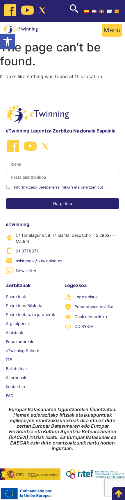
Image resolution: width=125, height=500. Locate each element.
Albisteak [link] (14, 332)
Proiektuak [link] (16, 296)
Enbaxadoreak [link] (19, 341)
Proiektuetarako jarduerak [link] (30, 314)
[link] (7, 41)
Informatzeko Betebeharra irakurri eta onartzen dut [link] (58, 187)
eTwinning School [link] (22, 350)
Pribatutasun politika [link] (93, 306)
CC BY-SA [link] (83, 326)
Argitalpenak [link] (18, 323)
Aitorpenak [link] (16, 377)
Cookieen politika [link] (90, 316)
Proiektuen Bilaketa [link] (24, 305)
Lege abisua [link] (86, 296)
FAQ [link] (10, 395)
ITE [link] (9, 359)
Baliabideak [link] (17, 368)
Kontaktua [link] (15, 386)
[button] (112, 30)
